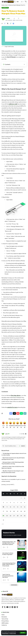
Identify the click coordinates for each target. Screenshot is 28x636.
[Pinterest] (25, 434)
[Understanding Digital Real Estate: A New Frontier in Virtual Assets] (21, 566)
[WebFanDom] (8, 2)
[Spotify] (15, 607)
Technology (5, 7)
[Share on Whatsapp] (21, 413)
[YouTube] (7, 607)
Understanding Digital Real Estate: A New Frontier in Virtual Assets (8, 564)
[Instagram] (10, 607)
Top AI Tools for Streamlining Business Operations (7, 576)
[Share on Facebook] (4, 23)
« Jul (3, 524)
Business (20, 570)
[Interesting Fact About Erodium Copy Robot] (21, 555)
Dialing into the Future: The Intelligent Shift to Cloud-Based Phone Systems (9, 543)
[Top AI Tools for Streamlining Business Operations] (21, 577)
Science (20, 558)
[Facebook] (21, 434)
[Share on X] (7, 23)
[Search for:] (12, 446)
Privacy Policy (5, 633)
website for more (12, 407)
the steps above (16, 395)
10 (3, 507)
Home (3, 5)
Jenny (8, 18)
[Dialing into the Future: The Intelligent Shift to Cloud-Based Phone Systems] (21, 545)
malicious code (13, 104)
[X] (23, 434)
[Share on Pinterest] (17, 413)
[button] (23, 633)
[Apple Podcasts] (17, 607)
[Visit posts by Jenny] (3, 434)
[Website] (20, 434)
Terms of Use (13, 633)
